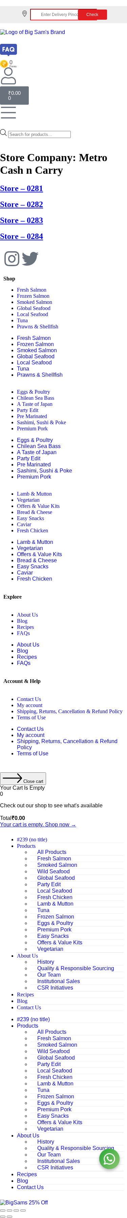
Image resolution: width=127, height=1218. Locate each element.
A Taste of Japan (34, 404)
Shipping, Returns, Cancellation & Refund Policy (70, 711)
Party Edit (27, 410)
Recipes (25, 627)
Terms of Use (31, 717)
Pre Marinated (32, 416)
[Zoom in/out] (2, 1211)
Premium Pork (32, 428)
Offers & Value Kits (38, 506)
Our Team (49, 975)
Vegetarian (28, 500)
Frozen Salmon (33, 296)
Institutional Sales (58, 981)
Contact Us (29, 699)
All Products (51, 852)
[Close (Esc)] (23, 1211)
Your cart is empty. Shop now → (38, 824)
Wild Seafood (53, 871)
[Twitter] (30, 259)
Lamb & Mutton (34, 494)
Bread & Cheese (34, 512)
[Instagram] (11, 259)
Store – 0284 (21, 236)
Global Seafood (33, 308)
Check (92, 14)
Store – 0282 (21, 204)
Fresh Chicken (32, 530)
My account (29, 705)
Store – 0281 (21, 188)
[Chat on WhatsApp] (109, 1159)
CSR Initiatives (55, 988)
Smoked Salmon (34, 302)
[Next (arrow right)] (9, 1217)
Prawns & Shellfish (37, 326)
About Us (27, 615)
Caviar (24, 524)
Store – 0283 (21, 220)
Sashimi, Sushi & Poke (41, 422)
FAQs (23, 633)
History (45, 962)
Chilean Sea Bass (35, 398)
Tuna (22, 320)
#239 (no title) (32, 839)
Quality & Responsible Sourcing (75, 968)
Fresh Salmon (31, 290)
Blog (22, 621)
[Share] (16, 1211)
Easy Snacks (30, 518)
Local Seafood (32, 314)
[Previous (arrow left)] (2, 1217)
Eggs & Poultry (33, 392)
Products (26, 846)
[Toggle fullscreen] (9, 1211)
